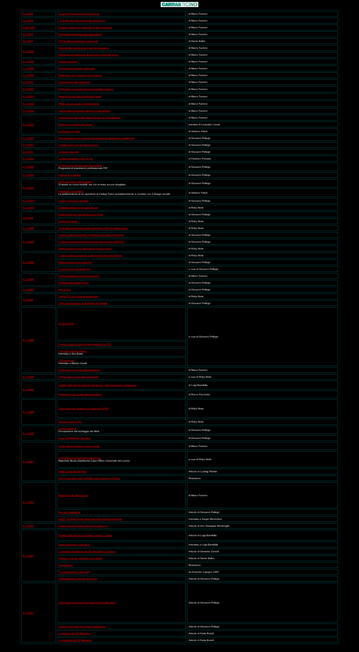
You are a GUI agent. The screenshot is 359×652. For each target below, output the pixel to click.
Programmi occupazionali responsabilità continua (85, 89)
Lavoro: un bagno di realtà (73, 200)
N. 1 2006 (28, 68)
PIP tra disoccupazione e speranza (78, 41)
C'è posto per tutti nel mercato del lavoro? (82, 20)
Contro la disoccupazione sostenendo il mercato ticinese (90, 255)
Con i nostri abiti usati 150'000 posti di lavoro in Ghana (89, 478)
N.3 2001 (28, 151)
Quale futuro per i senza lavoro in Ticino (80, 214)
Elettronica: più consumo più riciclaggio (80, 75)
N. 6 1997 (28, 461)
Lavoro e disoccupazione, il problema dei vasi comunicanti (91, 235)
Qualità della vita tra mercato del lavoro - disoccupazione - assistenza (97, 385)
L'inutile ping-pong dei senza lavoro (78, 145)
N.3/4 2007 (29, 27)
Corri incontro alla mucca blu (74, 82)
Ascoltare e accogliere (70, 191)
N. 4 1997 (28, 555)
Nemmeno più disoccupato (73, 495)
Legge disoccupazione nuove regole (79, 446)
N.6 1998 (28, 299)
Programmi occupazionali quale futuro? (80, 34)
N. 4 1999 (28, 241)
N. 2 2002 (28, 138)
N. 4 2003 (28, 96)
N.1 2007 (28, 41)
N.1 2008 (28, 20)
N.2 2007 (28, 34)
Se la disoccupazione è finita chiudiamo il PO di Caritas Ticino (93, 228)
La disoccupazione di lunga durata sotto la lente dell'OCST (91, 241)
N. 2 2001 (28, 158)
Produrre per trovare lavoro (73, 282)
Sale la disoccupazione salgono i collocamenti (84, 110)
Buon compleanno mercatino (74, 438)
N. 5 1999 (28, 228)
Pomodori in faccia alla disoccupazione (80, 394)
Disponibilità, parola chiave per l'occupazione (83, 48)
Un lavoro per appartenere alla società (80, 165)
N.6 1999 (28, 218)
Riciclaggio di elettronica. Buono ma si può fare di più (88, 54)
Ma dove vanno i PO (70, 421)
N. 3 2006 (28, 51)
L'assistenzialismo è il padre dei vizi (78, 207)
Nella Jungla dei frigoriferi (72, 471)
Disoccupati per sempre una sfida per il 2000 (83, 408)
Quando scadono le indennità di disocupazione (85, 27)
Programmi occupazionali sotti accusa (79, 458)
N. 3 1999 (28, 262)
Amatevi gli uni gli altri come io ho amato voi (82, 525)
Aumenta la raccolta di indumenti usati (79, 96)
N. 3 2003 (28, 103)
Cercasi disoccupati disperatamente (78, 376)
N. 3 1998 (28, 389)
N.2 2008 (28, 13)
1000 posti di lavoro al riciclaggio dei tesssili (82, 303)
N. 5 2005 (28, 75)
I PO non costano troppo (72, 351)
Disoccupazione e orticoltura (74, 544)
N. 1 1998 (28, 433)
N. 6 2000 (28, 167)
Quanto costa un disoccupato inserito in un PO (84, 344)
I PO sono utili (66, 360)
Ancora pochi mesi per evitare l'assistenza (82, 626)
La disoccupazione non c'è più (75, 158)
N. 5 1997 (28, 502)
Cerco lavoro (65, 565)
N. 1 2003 (28, 124)
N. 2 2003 (28, 110)
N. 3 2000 (28, 200)
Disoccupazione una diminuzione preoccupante (85, 248)
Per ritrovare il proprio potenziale (76, 68)
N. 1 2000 (28, 207)
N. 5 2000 (28, 175)
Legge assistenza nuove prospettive (78, 276)
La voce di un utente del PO (74, 269)
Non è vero (64, 289)
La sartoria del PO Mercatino (74, 633)
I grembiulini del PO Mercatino (75, 640)
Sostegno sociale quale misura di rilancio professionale (89, 117)
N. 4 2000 (28, 188)
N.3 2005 (28, 82)
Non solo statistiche (69, 512)
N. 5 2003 (28, 89)
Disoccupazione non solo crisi (75, 262)
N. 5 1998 (28, 340)
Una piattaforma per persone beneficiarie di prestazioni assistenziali (96, 138)
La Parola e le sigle (69, 131)
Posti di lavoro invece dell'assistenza (78, 370)
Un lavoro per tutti (68, 151)
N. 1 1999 (28, 289)
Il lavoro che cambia (69, 175)
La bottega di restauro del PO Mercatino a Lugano (87, 551)
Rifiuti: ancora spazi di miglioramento (78, 103)
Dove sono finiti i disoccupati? (75, 181)
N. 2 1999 (28, 279)
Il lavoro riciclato (67, 428)
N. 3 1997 (28, 525)
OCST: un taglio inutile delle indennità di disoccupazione (90, 519)
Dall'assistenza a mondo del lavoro (77, 578)
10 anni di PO (66, 323)
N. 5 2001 (28, 145)
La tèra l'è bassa (67, 221)
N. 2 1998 (28, 412)
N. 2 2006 (28, 61)
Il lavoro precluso (67, 61)
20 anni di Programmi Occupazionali (78, 13)
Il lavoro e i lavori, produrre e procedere (80, 558)
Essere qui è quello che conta (75, 124)
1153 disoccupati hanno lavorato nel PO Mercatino (87, 602)
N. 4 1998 (28, 376)
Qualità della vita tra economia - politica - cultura (85, 535)
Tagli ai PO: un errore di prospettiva (78, 296)
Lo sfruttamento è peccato (74, 572)
